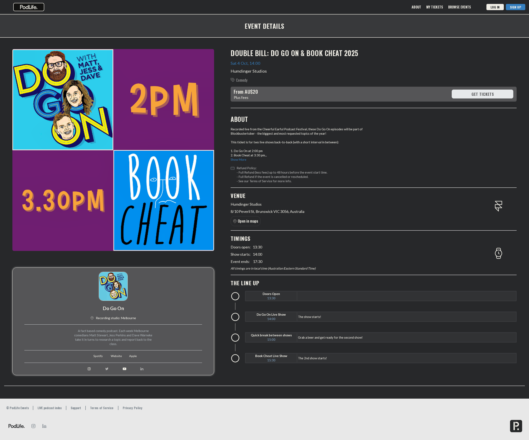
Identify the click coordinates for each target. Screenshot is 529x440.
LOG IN (495, 7)
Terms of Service (260, 181)
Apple (133, 356)
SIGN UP (515, 7)
